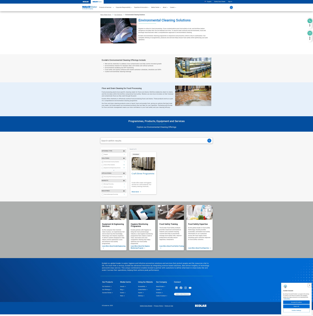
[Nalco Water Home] (89, 8)
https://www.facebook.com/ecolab (181, 287)
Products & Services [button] (105, 7)
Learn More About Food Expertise (198, 248)
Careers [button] (172, 7)
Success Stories (106, 292)
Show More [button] (135, 192)
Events (122, 292)
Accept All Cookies (296, 302)
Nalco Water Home (105, 14)
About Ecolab (160, 286)
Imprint (140, 292)
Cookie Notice (287, 298)
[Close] (309, 285)
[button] (114, 7)
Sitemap (140, 296)
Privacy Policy (158, 306)
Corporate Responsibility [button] (123, 7)
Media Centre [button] (155, 7)
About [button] (164, 7)
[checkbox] (102, 154)
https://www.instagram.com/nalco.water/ (185, 287)
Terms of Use (169, 306)
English (209, 1)
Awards (122, 286)
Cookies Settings (296, 310)
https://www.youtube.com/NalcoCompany (190, 287)
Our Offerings (106, 289)
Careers (158, 289)
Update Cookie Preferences (182, 294)
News (121, 296)
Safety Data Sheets (219, 1)
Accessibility (141, 286)
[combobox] (153, 141)
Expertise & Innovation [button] (141, 7)
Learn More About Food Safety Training (171, 246)
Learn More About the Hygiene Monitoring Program (140, 247)
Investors (158, 292)
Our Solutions (118, 14)
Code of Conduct (161, 296)
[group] (113, 154)
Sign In (230, 1)
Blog (121, 289)
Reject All (296, 306)
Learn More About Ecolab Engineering (113, 246)
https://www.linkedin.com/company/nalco (176, 287)
